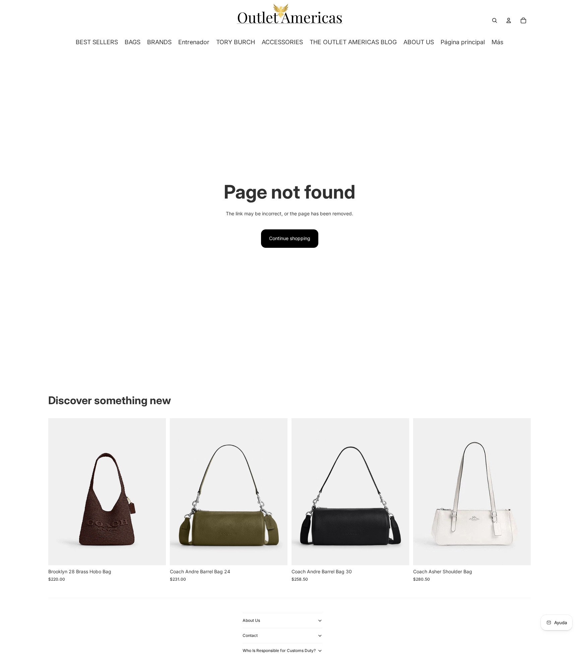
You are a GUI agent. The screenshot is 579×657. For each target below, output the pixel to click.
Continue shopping (289, 238)
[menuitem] (497, 42)
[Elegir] (155, 555)
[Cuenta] (508, 20)
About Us (251, 620)
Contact (250, 635)
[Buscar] (494, 20)
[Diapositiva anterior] (58, 492)
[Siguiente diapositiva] (156, 492)
